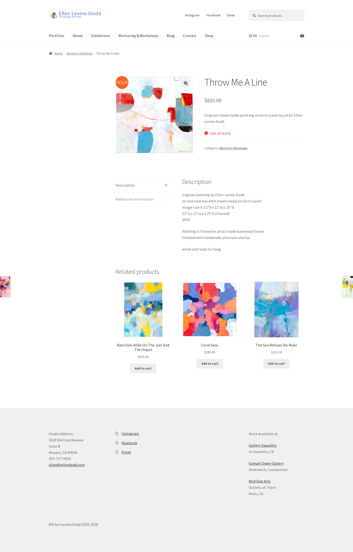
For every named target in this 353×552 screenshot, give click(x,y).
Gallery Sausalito (263, 445)
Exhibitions (100, 35)
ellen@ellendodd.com (67, 464)
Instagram (192, 15)
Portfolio (56, 35)
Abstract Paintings (80, 53)
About (78, 35)
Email (231, 15)
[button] (186, 83)
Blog (171, 35)
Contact (189, 35)
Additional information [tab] (135, 199)
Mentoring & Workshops (138, 35)
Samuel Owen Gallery (266, 463)
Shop (209, 35)
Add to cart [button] (143, 368)
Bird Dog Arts (260, 481)
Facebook (213, 15)
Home (59, 53)
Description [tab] (125, 185)
